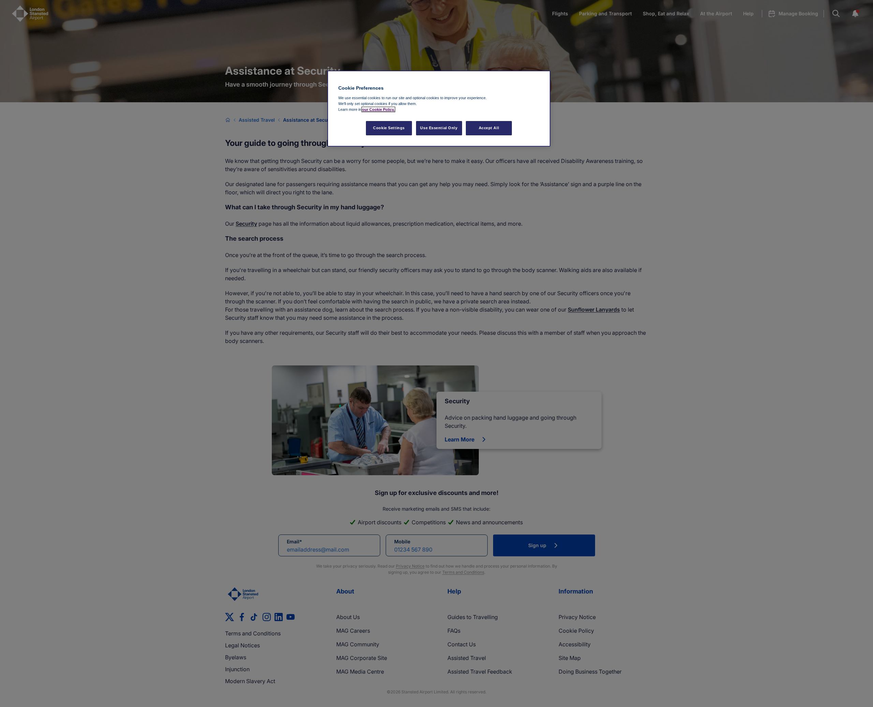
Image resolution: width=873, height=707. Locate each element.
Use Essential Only (438, 128)
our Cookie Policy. (378, 109)
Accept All (489, 128)
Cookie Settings (389, 128)
